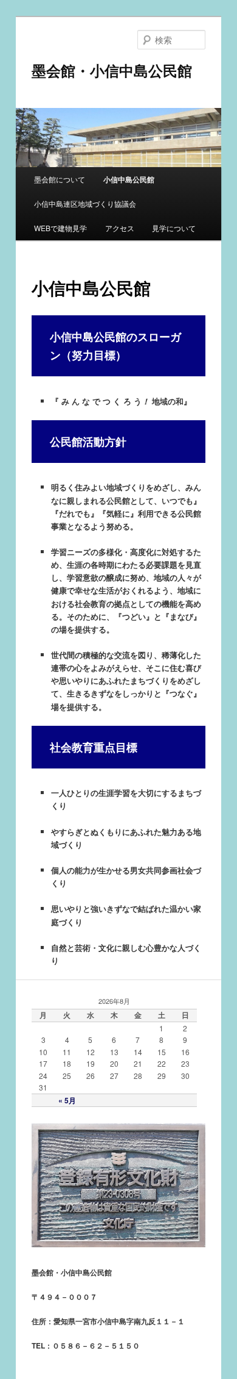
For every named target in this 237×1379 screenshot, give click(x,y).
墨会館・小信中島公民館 (112, 70)
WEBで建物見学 (60, 228)
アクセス (119, 228)
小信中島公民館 (128, 179)
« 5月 (67, 1100)
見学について (174, 228)
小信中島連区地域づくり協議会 (85, 203)
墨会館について (59, 179)
